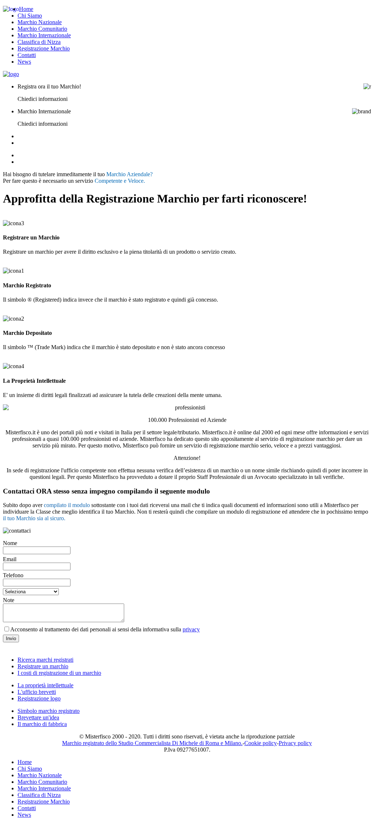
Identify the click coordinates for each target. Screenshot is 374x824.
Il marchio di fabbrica (42, 724)
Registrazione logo (39, 698)
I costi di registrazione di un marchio (59, 673)
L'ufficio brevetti (37, 692)
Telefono (13, 575)
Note (8, 600)
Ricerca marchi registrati (45, 660)
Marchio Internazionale (44, 35)
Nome (10, 543)
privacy (191, 629)
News (24, 61)
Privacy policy (295, 743)
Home (26, 9)
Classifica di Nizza (39, 42)
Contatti (27, 55)
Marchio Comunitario (42, 29)
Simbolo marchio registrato (49, 711)
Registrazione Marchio (44, 48)
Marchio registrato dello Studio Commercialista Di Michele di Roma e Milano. (152, 743)
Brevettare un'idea (38, 717)
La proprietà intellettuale (45, 685)
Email (9, 559)
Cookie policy (260, 743)
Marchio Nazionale (40, 22)
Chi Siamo (30, 15)
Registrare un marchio (43, 666)
